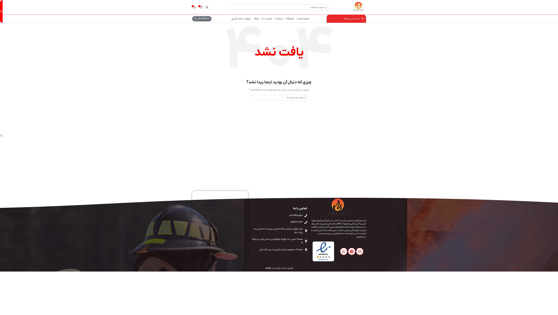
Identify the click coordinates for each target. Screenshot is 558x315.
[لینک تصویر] (323, 251)
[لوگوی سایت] (358, 7)
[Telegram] (351, 251)
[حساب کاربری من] (207, 7)
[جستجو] (1, 11)
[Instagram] (359, 251)
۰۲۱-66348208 (203, 19)
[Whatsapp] (343, 251)
